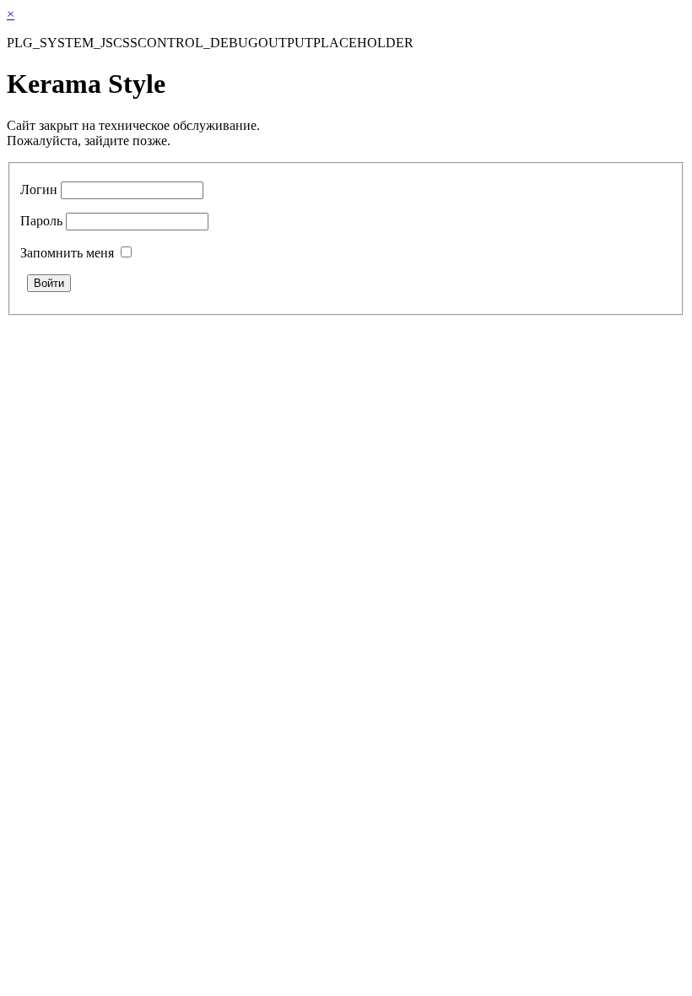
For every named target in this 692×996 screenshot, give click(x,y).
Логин (38, 189)
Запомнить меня (67, 253)
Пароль (41, 221)
